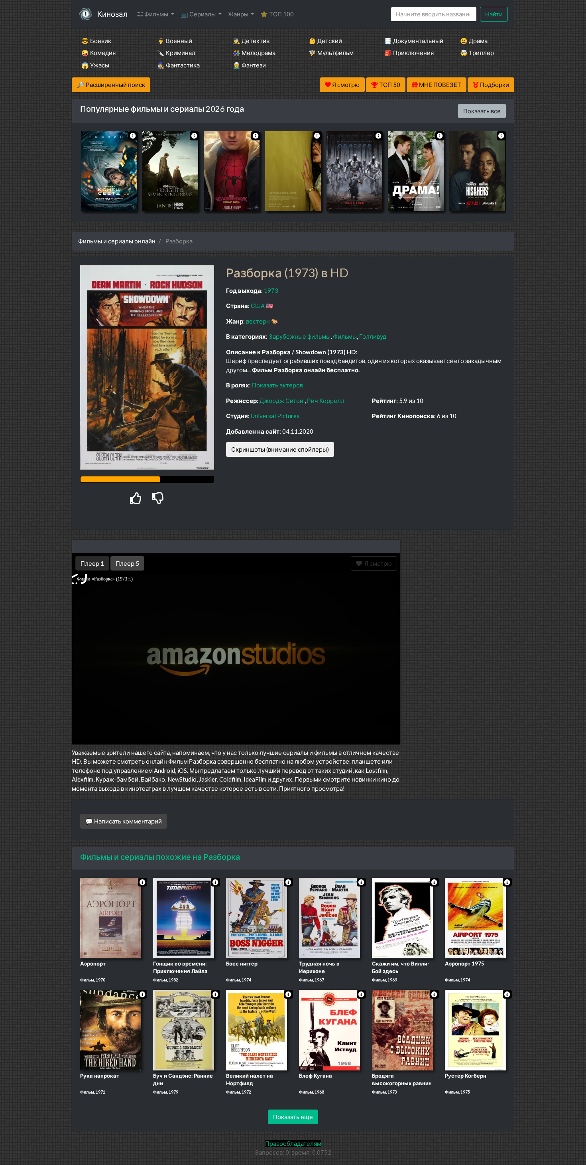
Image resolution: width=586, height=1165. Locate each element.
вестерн (258, 321)
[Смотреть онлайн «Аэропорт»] (110, 917)
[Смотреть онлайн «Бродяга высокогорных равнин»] (402, 1029)
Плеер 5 (127, 563)
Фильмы (345, 336)
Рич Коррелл (325, 400)
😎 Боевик (96, 40)
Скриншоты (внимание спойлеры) (280, 449)
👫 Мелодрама (254, 52)
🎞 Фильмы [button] (153, 14)
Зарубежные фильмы (299, 336)
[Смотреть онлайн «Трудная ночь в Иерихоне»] (329, 917)
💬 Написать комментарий (123, 821)
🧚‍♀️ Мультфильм (331, 52)
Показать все (482, 111)
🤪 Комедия (98, 52)
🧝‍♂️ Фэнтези (249, 65)
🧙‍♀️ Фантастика (178, 65)
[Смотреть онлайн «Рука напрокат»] (110, 1029)
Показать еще (293, 1116)
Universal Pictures (275, 415)
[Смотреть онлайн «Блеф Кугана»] (329, 1029)
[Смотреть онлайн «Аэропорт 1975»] (475, 917)
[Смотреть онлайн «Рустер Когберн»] (475, 1029)
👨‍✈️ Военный (174, 40)
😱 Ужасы (95, 65)
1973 (271, 290)
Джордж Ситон (281, 400)
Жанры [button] (239, 14)
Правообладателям (293, 1143)
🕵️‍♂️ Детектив (251, 40)
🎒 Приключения (409, 52)
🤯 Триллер (477, 52)
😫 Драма (474, 40)
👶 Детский (325, 40)
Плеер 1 (92, 563)
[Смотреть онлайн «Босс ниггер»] (256, 917)
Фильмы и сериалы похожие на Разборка (160, 856)
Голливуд (372, 336)
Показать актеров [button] (277, 385)
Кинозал (112, 13)
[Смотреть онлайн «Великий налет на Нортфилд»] (256, 1029)
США (258, 305)
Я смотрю (377, 563)
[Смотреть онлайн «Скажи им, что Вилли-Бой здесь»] (402, 917)
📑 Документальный (411, 40)
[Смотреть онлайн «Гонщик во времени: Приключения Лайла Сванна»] (183, 917)
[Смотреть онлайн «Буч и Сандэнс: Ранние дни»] (183, 1029)
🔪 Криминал (176, 52)
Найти (494, 14)
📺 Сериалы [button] (199, 14)
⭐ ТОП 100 (277, 14)
